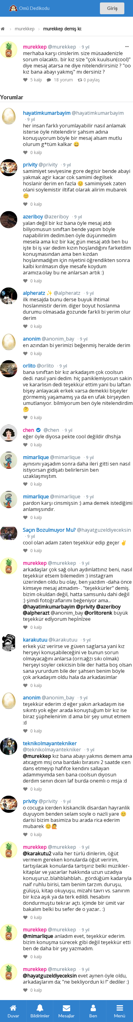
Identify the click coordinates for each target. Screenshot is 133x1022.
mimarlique (51, 457)
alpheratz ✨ (51, 293)
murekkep (25, 29)
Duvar (13, 1015)
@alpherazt (36, 612)
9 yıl (84, 47)
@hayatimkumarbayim (49, 606)
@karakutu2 (37, 853)
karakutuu (50, 639)
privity (40, 164)
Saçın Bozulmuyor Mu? (77, 529)
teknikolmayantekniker (52, 746)
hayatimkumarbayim (73, 113)
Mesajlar (66, 1015)
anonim (48, 338)
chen (41, 430)
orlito (38, 365)
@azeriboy (108, 606)
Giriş (112, 8)
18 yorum (63, 80)
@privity (85, 606)
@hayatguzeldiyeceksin (50, 975)
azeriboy (46, 216)
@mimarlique (38, 936)
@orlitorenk (98, 612)
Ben (93, 1015)
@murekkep (37, 756)
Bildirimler (40, 1015)
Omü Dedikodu (34, 8)
